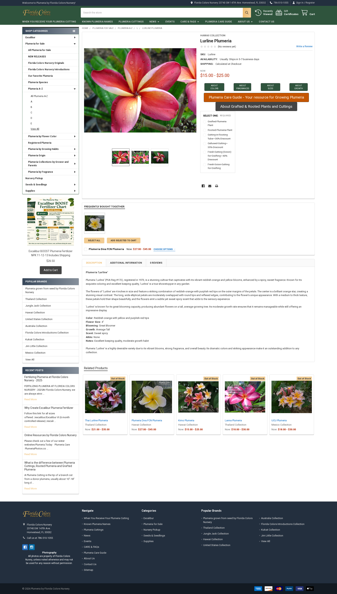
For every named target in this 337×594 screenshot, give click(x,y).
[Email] (210, 186)
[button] (214, 87)
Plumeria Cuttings (131, 21)
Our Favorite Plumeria (40, 76)
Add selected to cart (123, 240)
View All (35, 129)
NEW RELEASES (37, 56)
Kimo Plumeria (186, 420)
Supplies (30, 190)
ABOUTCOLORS (214, 87)
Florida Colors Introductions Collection (47, 332)
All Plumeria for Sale (39, 50)
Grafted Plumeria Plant (217, 123)
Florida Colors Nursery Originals (46, 63)
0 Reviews (156, 262)
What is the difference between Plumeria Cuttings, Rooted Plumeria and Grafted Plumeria (49, 466)
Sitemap (88, 569)
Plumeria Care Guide (218, 21)
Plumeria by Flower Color (42, 136)
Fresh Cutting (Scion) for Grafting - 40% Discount (219, 155)
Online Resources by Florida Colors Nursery (50, 435)
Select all (94, 240)
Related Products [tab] (96, 368)
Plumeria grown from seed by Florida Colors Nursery (50, 290)
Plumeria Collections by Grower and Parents (48, 164)
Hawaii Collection (35, 312)
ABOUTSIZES (270, 87)
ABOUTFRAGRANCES (242, 87)
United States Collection (38, 319)
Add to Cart (51, 270)
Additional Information (126, 262)
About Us (244, 21)
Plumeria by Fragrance (40, 172)
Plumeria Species (38, 82)
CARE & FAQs (188, 21)
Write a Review (304, 46)
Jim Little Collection (36, 346)
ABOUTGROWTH (298, 87)
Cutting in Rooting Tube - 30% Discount (219, 136)
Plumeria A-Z (35, 88)
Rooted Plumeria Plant (220, 130)
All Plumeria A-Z (39, 96)
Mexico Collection (35, 352)
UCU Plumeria (279, 420)
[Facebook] (203, 186)
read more (30, 399)
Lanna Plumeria (233, 420)
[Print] (216, 186)
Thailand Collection (36, 299)
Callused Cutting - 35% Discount (217, 145)
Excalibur (30, 37)
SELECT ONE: (217, 115)
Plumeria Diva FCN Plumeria (106, 249)
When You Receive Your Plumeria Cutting (49, 21)
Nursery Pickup (34, 178)
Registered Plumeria (39, 142)
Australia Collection (36, 326)
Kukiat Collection (34, 339)
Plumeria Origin (36, 155)
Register (310, 2)
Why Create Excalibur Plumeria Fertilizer (48, 407)
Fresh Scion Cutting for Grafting (219, 166)
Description (94, 262)
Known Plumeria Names (97, 21)
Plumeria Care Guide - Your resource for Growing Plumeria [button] (256, 97)
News (152, 21)
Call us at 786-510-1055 (40, 537)
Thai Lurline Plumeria (96, 420)
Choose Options (163, 249)
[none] (140, 90)
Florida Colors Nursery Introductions (49, 69)
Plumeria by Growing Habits (43, 149)
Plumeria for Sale (35, 43)
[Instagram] (32, 547)
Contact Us (266, 21)
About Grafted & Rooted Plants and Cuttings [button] (256, 106)
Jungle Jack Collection (38, 305)
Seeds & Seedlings (36, 184)
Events (170, 21)
